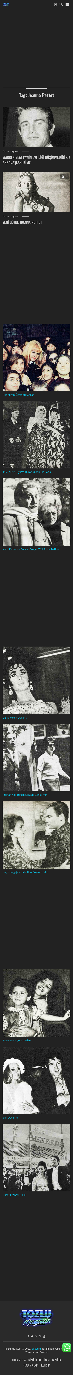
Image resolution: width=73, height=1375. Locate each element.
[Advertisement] (36, 45)
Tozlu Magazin (11, 151)
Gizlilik (56, 1360)
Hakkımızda (19, 1360)
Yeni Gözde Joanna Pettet (22, 222)
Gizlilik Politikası (39, 1360)
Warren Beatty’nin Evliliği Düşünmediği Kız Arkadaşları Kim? (36, 160)
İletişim (45, 1365)
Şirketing (37, 1348)
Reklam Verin (30, 1365)
